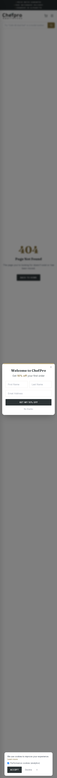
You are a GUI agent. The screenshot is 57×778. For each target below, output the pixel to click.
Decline (28, 770)
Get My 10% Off (28, 402)
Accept (14, 770)
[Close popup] (51, 367)
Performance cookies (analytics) (25, 763)
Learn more (12, 759)
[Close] (37, 769)
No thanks (28, 409)
